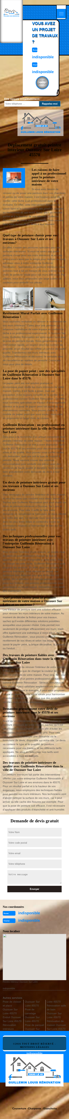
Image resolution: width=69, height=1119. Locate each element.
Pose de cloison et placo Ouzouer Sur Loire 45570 (12, 1007)
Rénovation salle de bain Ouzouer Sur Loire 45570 (56, 1011)
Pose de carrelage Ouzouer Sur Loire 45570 (32, 1015)
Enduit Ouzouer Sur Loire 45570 (12, 1019)
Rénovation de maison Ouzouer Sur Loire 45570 (56, 1025)
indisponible (29, 913)
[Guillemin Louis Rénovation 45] (34, 1066)
